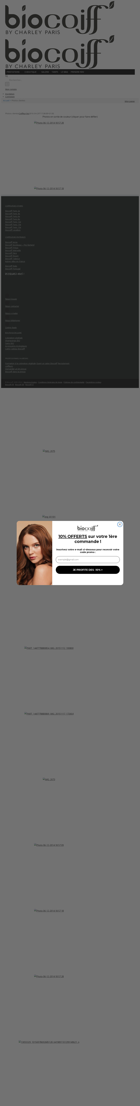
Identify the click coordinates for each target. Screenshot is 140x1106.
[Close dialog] (119, 524)
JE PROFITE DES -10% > (88, 569)
